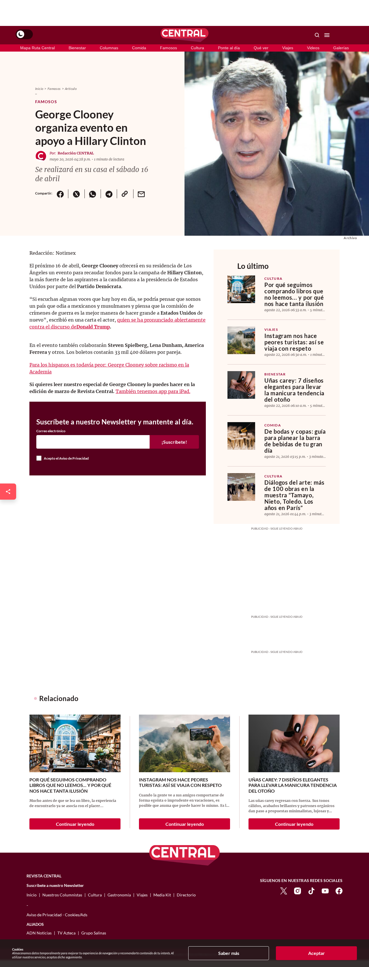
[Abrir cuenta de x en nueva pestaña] (283, 890)
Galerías (341, 48)
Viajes (287, 48)
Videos (313, 48)
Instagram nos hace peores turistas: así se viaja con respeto (294, 342)
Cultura (197, 48)
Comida (139, 48)
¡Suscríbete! (174, 442)
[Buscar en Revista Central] (317, 35)
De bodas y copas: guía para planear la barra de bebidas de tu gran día (295, 441)
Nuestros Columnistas (62, 894)
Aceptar (316, 953)
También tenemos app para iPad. (153, 391)
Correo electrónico (50, 431)
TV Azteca (66, 932)
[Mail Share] (141, 193)
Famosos (168, 48)
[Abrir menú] (326, 35)
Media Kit (162, 894)
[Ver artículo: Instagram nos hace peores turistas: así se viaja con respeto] (241, 340)
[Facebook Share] (60, 193)
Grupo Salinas (93, 932)
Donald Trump (93, 327)
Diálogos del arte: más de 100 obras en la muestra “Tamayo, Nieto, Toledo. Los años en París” (294, 495)
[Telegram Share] (109, 193)
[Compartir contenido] (8, 492)
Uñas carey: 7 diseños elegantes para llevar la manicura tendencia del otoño (294, 390)
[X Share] (76, 193)
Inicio (39, 88)
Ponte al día (229, 48)
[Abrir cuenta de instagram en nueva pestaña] (297, 890)
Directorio (186, 894)
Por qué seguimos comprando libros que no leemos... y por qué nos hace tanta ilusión (294, 294)
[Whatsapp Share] (92, 193)
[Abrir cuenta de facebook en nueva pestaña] (339, 890)
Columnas (109, 48)
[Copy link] (125, 193)
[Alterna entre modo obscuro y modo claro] (24, 34)
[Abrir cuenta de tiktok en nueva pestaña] (311, 890)
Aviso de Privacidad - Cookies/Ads (57, 914)
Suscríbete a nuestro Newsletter (55, 885)
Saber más (228, 953)
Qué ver (261, 48)
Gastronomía (119, 894)
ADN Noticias (39, 932)
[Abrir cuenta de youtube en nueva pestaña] (325, 890)
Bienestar (77, 48)
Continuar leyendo (75, 824)
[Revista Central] (184, 35)
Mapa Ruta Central (37, 48)
